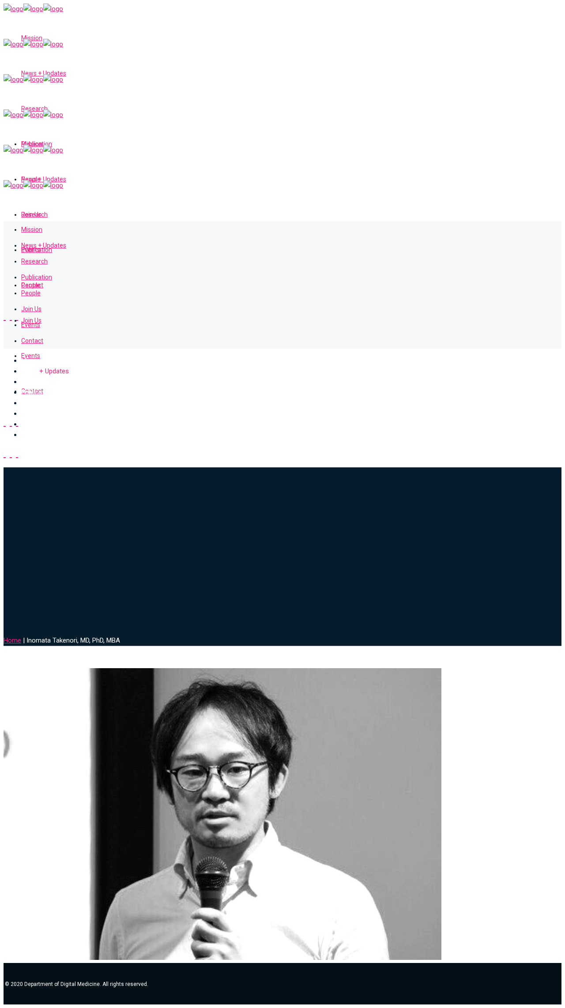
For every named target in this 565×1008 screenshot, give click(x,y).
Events (31, 424)
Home (12, 640)
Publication (37, 392)
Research (35, 382)
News (45, 371)
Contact (33, 435)
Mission (32, 361)
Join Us (32, 413)
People (31, 403)
